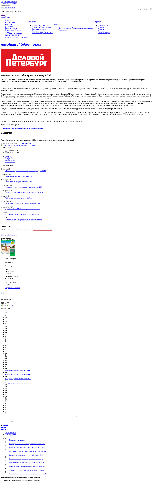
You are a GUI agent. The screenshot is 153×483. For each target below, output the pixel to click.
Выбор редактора (11, 434)
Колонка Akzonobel (12, 35)
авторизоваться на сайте (42, 230)
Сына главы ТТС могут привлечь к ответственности (23, 220)
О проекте (97, 22)
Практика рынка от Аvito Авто (16, 37)
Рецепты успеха (11, 28)
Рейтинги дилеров (38, 31)
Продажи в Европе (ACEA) (41, 27)
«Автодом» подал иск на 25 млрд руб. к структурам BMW (25, 171)
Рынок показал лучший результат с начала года (26, 459)
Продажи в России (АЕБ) (41, 25)
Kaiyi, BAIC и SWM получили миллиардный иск (22, 203)
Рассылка (13, 2)
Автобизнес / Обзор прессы (21, 44)
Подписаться (26, 143)
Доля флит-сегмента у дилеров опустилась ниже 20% (28, 474)
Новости (8, 20)
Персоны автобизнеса (13, 30)
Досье (7, 32)
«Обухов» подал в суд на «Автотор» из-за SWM (22, 214)
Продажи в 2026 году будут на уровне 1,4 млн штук (27, 451)
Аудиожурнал (88, 28)
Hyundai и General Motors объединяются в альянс (22, 209)
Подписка (101, 27)
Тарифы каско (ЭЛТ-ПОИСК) (42, 33)
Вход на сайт (5, 2)
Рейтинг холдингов (65, 28)
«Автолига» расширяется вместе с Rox (18, 182)
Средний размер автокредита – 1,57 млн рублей (26, 455)
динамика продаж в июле (5, 427)
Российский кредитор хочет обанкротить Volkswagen (24, 192)
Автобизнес (5, 17)
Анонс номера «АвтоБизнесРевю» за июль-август (27, 466)
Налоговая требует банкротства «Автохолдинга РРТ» (24, 187)
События (8, 24)
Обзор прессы (10, 22)
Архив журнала (77, 28)
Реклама (101, 29)
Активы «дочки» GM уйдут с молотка (18, 176)
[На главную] (8, 8)
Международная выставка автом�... (18, 370)
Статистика (32, 22)
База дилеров (62, 30)
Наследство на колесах (17, 440)
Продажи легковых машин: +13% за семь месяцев (26, 462)
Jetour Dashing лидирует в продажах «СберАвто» (26, 447)
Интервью (9, 26)
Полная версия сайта (8, 3)
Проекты (56, 24)
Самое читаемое (10, 433)
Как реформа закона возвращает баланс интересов (27, 444)
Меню (3, 15)
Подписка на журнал (12, 288)
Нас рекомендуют (104, 33)
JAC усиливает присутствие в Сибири (18, 198)
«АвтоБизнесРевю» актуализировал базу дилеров (26, 470)
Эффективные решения (13, 34)
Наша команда (103, 25)
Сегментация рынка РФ (40, 29)
